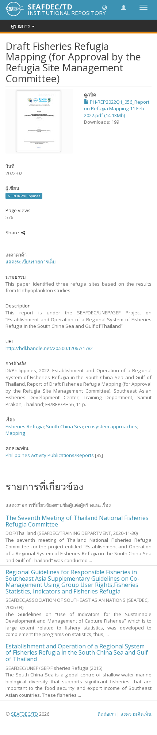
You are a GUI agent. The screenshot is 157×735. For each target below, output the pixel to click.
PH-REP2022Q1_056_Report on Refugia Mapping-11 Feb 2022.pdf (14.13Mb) (116, 109)
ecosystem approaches (111, 426)
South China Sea (64, 426)
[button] (104, 7)
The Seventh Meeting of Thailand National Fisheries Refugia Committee (77, 521)
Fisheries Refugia (24, 426)
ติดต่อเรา (106, 714)
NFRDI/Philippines (24, 195)
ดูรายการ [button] (21, 26)
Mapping (15, 433)
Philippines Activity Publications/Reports (49, 455)
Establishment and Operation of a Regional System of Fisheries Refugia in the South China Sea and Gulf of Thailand (76, 652)
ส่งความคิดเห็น (136, 714)
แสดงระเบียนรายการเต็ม (30, 261)
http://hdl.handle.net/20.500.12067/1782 (49, 348)
